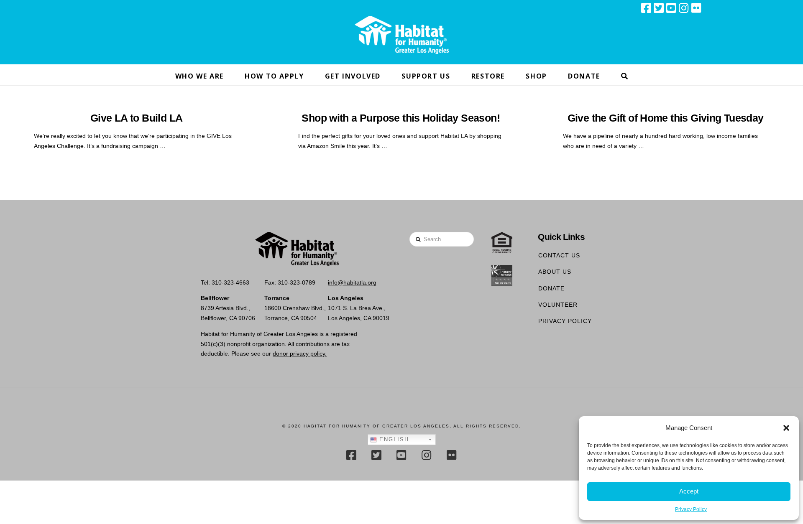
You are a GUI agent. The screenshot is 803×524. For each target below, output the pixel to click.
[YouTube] (671, 8)
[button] (786, 428)
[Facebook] (646, 8)
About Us (554, 271)
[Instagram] (684, 8)
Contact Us (559, 255)
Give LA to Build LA (136, 118)
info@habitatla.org (352, 282)
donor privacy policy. (300, 353)
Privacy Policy (691, 509)
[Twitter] (659, 8)
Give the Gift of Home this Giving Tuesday (666, 118)
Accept (688, 491)
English (393, 439)
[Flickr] (696, 8)
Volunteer (558, 304)
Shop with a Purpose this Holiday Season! (401, 118)
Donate (551, 288)
